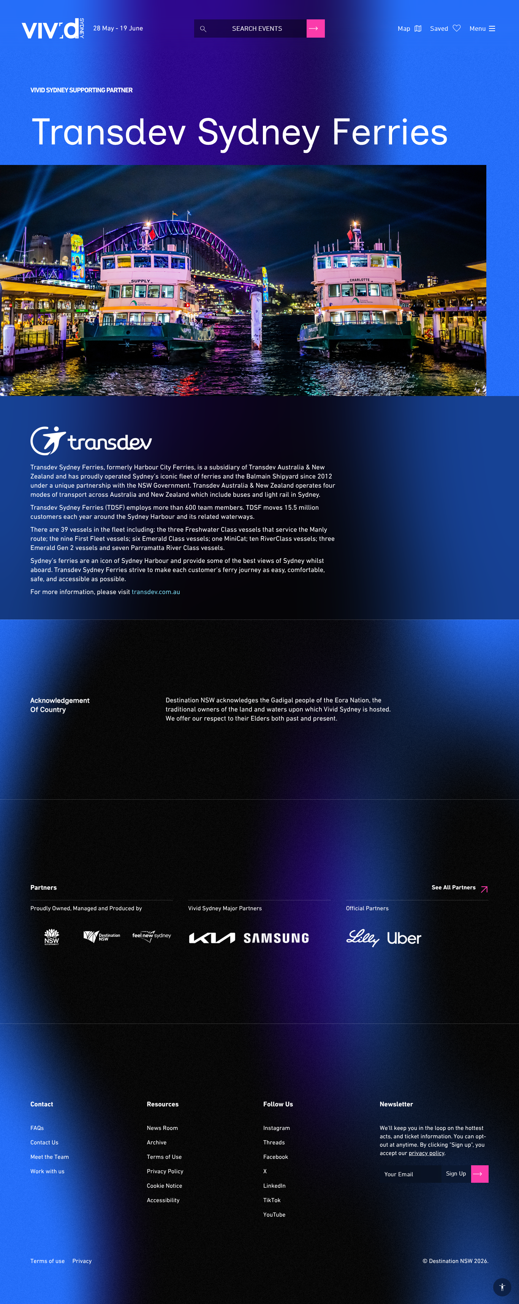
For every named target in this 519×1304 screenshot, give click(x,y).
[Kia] (212, 937)
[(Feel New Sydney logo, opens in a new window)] (152, 936)
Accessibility (163, 1201)
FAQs (37, 1128)
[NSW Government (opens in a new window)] (51, 936)
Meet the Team (49, 1157)
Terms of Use (164, 1157)
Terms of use (47, 1261)
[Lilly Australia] (363, 937)
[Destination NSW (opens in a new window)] (102, 936)
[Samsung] (276, 937)
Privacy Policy (165, 1172)
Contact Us (44, 1143)
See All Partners (454, 888)
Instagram (276, 1128)
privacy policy (426, 1153)
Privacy (82, 1261)
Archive (157, 1143)
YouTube (274, 1215)
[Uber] (404, 937)
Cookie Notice (164, 1186)
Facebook (275, 1157)
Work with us (47, 1172)
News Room (162, 1128)
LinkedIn (274, 1186)
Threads (274, 1143)
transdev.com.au (156, 592)
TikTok (272, 1201)
